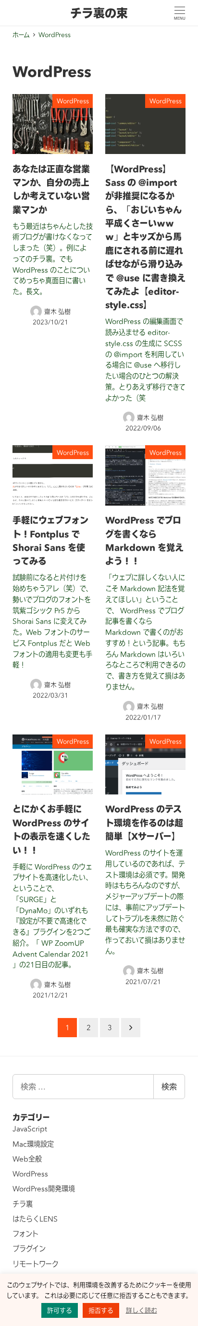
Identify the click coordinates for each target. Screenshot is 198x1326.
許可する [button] (59, 1310)
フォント (25, 1234)
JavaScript (29, 1129)
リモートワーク (35, 1264)
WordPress (30, 1174)
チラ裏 (22, 1204)
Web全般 (27, 1159)
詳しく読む (141, 1310)
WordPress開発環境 (43, 1189)
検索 (169, 1086)
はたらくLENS (35, 1219)
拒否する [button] (100, 1310)
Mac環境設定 (33, 1144)
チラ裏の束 (99, 13)
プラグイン (29, 1249)
